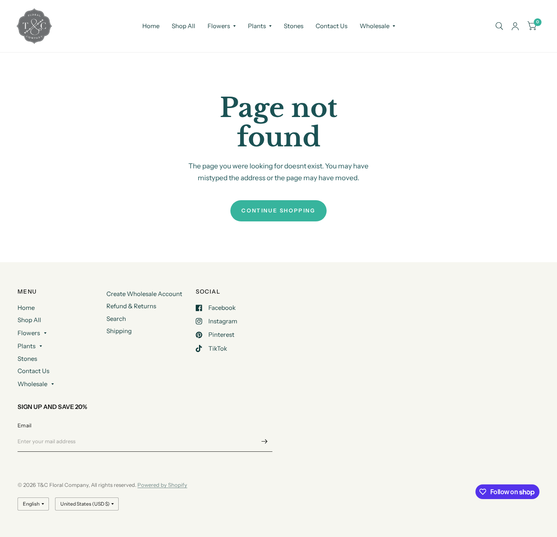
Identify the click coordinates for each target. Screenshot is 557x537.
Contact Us (331, 26)
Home (150, 26)
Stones (293, 26)
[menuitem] (151, 26)
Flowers (219, 26)
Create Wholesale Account (144, 294)
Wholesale (374, 26)
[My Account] (515, 26)
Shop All (183, 26)
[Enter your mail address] (264, 441)
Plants (257, 26)
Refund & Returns (131, 306)
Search (116, 319)
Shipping (119, 331)
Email (24, 425)
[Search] (499, 26)
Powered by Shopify (162, 485)
